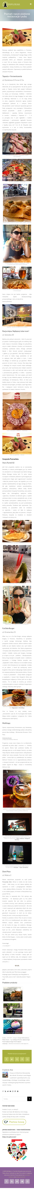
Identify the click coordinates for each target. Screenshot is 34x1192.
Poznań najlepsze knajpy (7, 1041)
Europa (19, 1037)
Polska (3, 1039)
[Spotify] (17, 1091)
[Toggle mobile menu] (31, 4)
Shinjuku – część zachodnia (21, 867)
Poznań (7, 1039)
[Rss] (5, 1091)
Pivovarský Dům (7, 882)
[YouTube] (10, 1091)
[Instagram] (12, 1091)
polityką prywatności (20, 1177)
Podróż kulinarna (25, 1037)
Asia (5, 1037)
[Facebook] (3, 1091)
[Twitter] (8, 1091)
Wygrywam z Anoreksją (18, 708)
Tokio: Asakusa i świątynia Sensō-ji (22, 839)
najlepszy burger (26, 1039)
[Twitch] (15, 1091)
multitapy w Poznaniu (17, 1039)
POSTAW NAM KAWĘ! (8, 1106)
